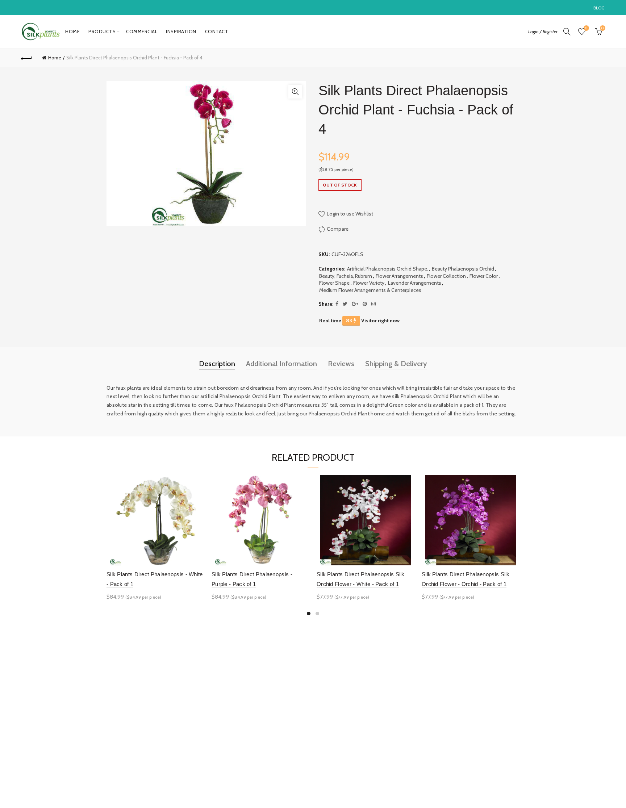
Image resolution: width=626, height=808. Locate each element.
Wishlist (586, 28)
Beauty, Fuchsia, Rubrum (345, 276)
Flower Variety (368, 283)
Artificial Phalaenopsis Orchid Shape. (387, 268)
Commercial (141, 31)
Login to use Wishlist (349, 213)
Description (217, 363)
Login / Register (543, 31)
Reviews (341, 363)
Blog (599, 8)
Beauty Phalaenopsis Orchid (463, 268)
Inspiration (181, 31)
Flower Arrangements (399, 276)
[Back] (26, 57)
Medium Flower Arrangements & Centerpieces (370, 290)
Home (72, 31)
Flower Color (484, 276)
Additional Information (281, 363)
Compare (338, 229)
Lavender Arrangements (414, 283)
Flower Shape (334, 283)
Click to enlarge (295, 92)
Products (102, 31)
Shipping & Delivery (396, 363)
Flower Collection (446, 276)
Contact (217, 31)
